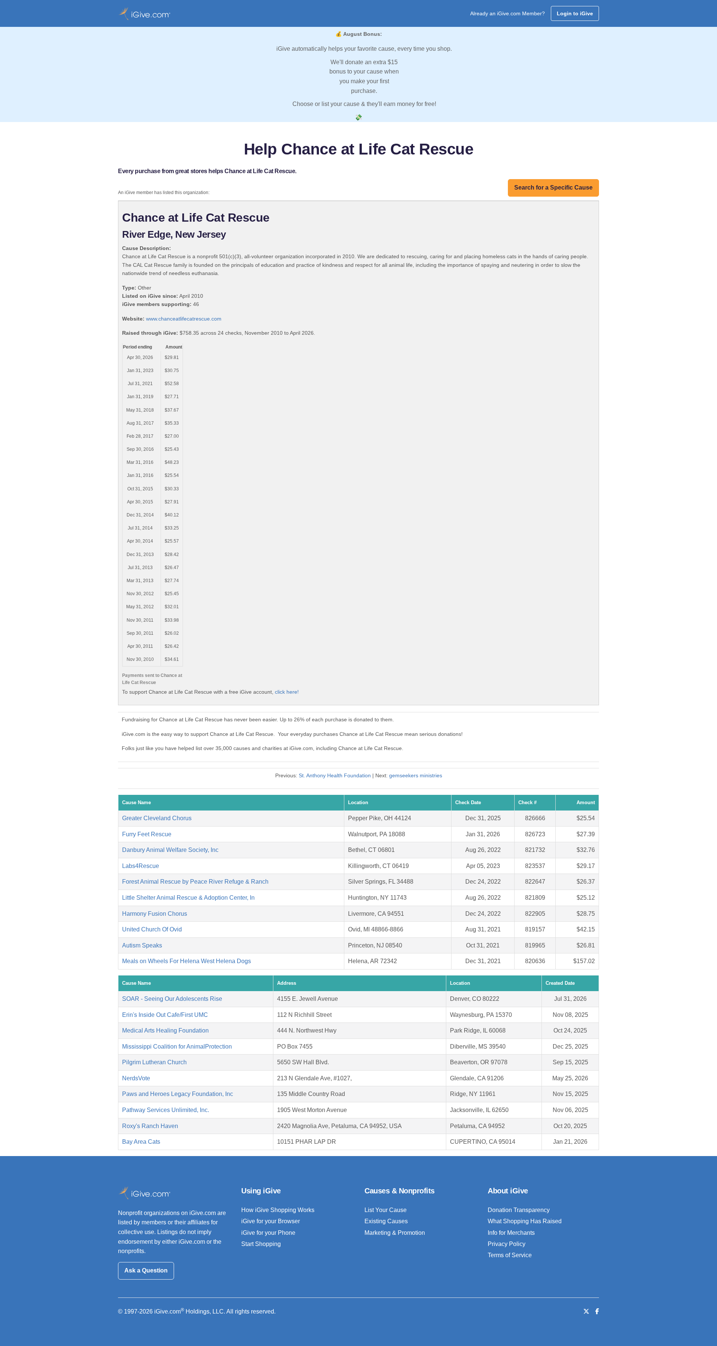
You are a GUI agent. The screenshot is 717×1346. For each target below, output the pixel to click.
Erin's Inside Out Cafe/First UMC (165, 1015)
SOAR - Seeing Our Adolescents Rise (172, 999)
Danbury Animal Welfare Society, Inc (170, 850)
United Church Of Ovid (152, 929)
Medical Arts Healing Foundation (165, 1030)
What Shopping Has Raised (525, 1221)
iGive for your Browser (270, 1221)
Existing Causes (386, 1221)
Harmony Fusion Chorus (154, 914)
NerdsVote (136, 1078)
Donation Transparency (519, 1210)
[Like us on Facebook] (597, 1311)
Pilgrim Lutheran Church (154, 1062)
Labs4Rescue (140, 866)
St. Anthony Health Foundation (335, 775)
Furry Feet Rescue (146, 834)
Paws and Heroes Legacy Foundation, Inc (177, 1094)
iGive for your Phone (268, 1233)
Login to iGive (575, 13)
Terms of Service (510, 1255)
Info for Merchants (511, 1233)
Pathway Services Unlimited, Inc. (165, 1110)
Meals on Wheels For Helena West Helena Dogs (186, 961)
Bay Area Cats (141, 1142)
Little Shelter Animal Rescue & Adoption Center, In (188, 897)
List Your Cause (385, 1210)
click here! (287, 692)
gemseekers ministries (415, 775)
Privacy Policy (506, 1244)
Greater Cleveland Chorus (157, 818)
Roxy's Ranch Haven (150, 1126)
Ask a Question (146, 1270)
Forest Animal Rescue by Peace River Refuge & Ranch (195, 881)
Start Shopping (261, 1244)
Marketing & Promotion (394, 1233)
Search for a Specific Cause (553, 187)
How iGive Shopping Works (277, 1210)
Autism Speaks (142, 945)
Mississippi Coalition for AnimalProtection (177, 1046)
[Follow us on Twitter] (586, 1311)
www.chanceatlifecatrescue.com (183, 319)
